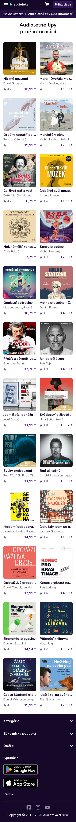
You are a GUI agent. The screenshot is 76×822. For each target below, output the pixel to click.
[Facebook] (28, 807)
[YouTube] (47, 807)
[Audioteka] (19, 4)
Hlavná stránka (13, 14)
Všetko (8, 794)
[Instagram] (38, 807)
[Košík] (47, 4)
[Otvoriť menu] (5, 4)
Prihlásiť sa (63, 5)
